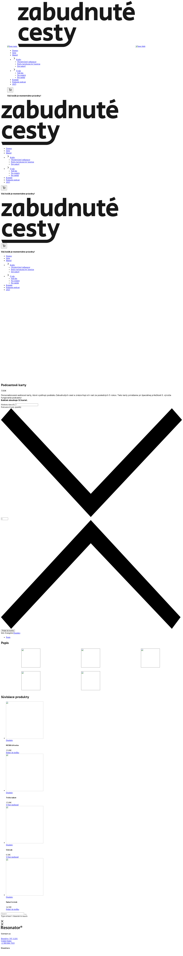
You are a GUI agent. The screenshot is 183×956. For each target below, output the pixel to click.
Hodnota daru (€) (8, 405)
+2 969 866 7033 (8, 943)
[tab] (94, 637)
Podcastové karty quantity (11, 407)
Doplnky (16, 633)
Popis (8, 637)
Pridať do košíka (8, 631)
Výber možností (12, 805)
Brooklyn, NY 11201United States (9, 940)
